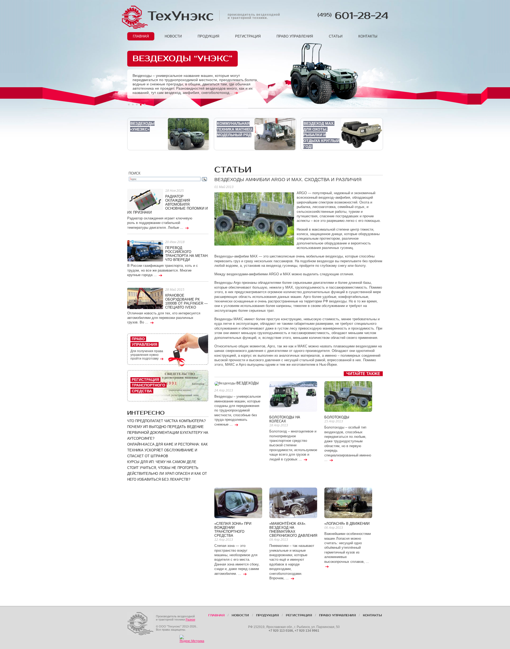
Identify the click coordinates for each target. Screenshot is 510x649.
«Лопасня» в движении (346, 524)
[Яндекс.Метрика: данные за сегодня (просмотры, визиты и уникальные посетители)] (192, 639)
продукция (208, 36)
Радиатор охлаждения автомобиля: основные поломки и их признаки (167, 204)
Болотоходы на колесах (284, 419)
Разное (190, 619)
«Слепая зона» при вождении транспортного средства (232, 530)
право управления (295, 36)
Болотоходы (336, 417)
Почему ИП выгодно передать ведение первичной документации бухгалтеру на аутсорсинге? (167, 432)
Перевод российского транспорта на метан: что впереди (187, 254)
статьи (335, 36)
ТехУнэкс (180, 16)
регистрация (248, 36)
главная (141, 36)
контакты (367, 36)
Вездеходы (247, 383)
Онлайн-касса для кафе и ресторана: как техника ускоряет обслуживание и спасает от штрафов (167, 450)
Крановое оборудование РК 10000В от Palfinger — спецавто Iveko (186, 301)
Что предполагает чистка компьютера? (166, 421)
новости (173, 36)
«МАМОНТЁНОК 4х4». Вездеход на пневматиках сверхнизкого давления (293, 530)
